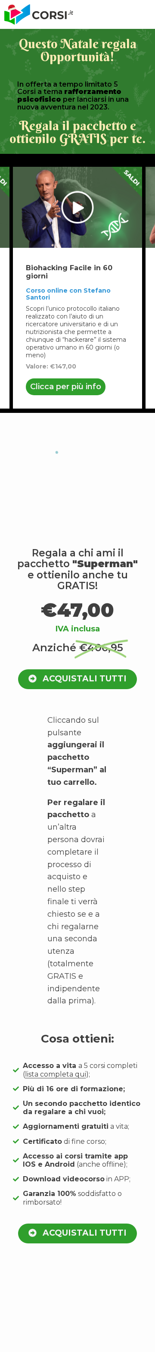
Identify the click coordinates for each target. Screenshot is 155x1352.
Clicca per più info (65, 386)
